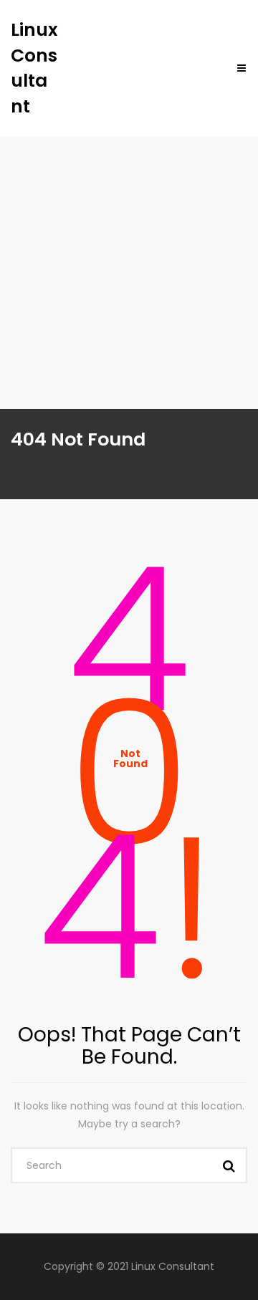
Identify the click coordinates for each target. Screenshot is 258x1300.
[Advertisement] (129, 273)
